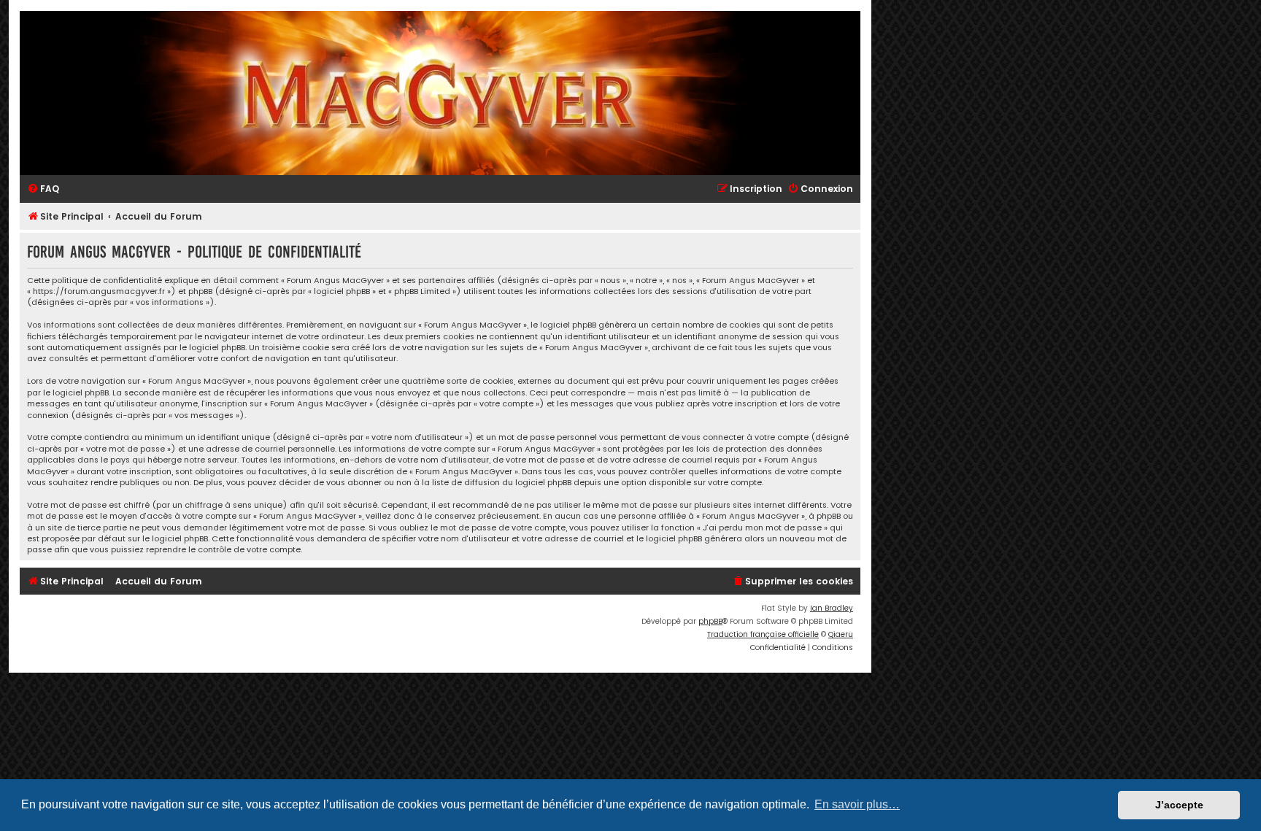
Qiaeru (840, 634)
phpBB (710, 621)
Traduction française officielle (763, 634)
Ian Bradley (831, 608)
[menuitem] (43, 189)
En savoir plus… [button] (857, 804)
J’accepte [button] (1179, 805)
